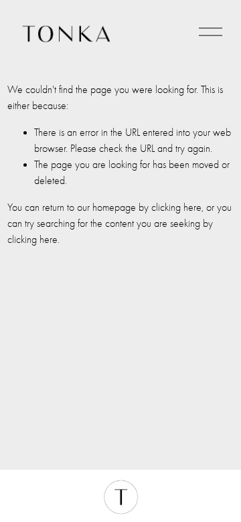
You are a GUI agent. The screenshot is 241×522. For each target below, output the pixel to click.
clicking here (176, 207)
